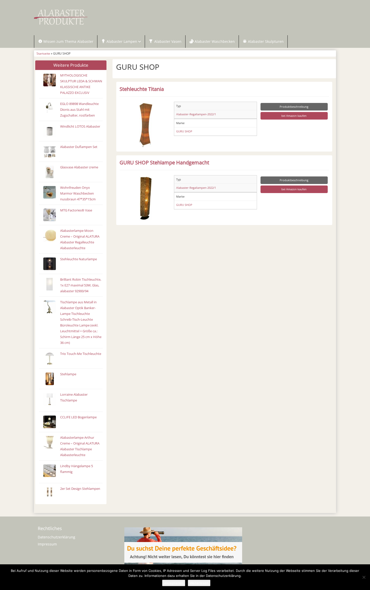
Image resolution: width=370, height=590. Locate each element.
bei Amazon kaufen (294, 116)
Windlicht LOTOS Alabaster (80, 126)
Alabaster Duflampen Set (78, 147)
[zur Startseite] (97, 17)
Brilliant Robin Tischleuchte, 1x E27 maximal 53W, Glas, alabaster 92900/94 (80, 285)
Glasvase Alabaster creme (79, 167)
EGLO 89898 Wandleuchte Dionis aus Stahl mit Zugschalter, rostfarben (79, 110)
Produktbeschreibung (294, 106)
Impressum (47, 544)
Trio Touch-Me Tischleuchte (80, 354)
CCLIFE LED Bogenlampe (78, 417)
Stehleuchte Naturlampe (78, 259)
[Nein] (363, 577)
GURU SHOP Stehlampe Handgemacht (164, 162)
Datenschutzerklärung (56, 537)
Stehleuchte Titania (142, 88)
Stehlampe (68, 374)
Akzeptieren (173, 583)
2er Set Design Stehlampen (80, 489)
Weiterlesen (199, 583)
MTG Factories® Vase (76, 210)
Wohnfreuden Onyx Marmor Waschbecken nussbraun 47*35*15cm (78, 193)
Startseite (43, 53)
